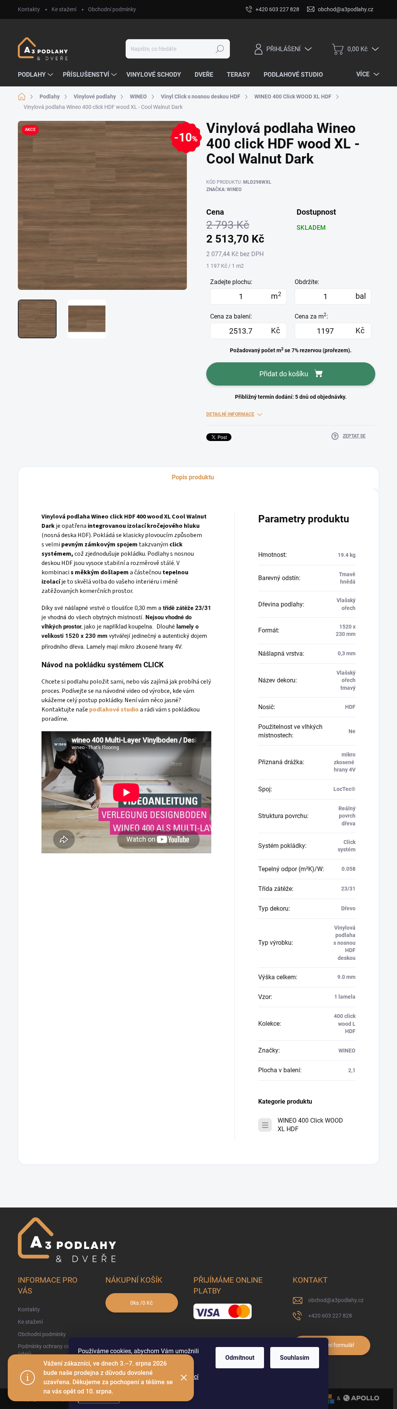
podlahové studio (114, 709)
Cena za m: (311, 316)
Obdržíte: (307, 282)
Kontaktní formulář (331, 1345)
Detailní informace (230, 414)
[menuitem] (36, 74)
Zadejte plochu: (231, 282)
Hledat (220, 49)
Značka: (224, 189)
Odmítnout (239, 1357)
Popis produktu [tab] (193, 477)
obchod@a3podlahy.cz (336, 1300)
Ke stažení (64, 9)
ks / (141, 1303)
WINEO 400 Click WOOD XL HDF (310, 1125)
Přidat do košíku (283, 374)
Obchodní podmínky (112, 9)
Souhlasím (294, 1357)
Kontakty (29, 9)
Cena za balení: (231, 316)
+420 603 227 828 (330, 1316)
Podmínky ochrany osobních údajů (52, 1350)
